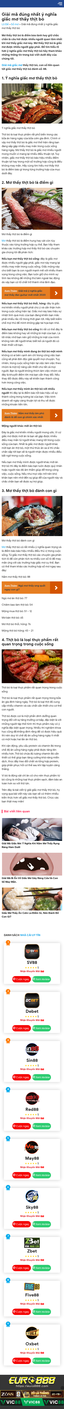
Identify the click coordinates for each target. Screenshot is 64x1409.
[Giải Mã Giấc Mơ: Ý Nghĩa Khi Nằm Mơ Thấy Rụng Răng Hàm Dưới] (32, 840)
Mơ (4, 240)
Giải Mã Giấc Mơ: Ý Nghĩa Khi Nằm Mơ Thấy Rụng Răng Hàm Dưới (30, 845)
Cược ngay (22, 979)
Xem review (43, 979)
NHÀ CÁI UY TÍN (30, 935)
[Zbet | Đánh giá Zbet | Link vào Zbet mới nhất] (32, 1243)
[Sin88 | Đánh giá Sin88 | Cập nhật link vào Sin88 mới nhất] (32, 1049)
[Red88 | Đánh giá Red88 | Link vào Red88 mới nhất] (32, 1098)
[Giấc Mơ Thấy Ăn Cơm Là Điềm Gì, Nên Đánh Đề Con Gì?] (32, 909)
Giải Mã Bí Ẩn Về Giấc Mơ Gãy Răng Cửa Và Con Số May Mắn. (30, 880)
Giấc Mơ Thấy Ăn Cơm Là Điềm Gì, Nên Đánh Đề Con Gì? (30, 914)
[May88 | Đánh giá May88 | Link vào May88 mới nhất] (32, 1147)
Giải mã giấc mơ (12, 65)
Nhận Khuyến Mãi (30, 971)
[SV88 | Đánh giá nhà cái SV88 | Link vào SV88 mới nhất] (32, 951)
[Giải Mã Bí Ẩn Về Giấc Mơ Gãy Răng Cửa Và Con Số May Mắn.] (32, 875)
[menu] (60, 3)
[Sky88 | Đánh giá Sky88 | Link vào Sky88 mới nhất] (32, 1196)
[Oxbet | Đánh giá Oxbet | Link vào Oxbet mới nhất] (32, 1333)
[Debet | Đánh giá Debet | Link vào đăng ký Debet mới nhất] (32, 1000)
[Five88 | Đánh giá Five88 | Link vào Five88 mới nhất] (32, 1286)
